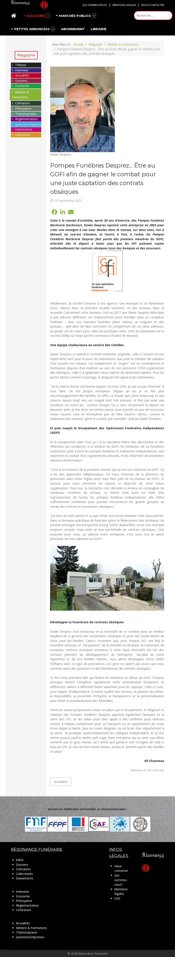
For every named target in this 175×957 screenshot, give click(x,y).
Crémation (22, 103)
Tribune (20, 65)
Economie (22, 86)
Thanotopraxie (26, 932)
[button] (54, 212)
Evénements (23, 129)
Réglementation (26, 119)
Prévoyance (23, 108)
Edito (19, 860)
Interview (21, 70)
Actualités (22, 75)
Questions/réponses (30, 937)
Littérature (22, 135)
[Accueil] (14, 16)
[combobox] (153, 15)
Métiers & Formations (31, 928)
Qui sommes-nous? (94, 5)
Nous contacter (152, 5)
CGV (117, 898)
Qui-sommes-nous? (121, 879)
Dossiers (21, 81)
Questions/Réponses (29, 124)
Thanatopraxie (25, 114)
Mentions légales (124, 5)
